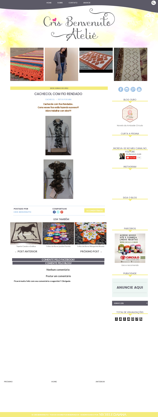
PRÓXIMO (8, 382)
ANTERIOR (100, 382)
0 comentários (95, 210)
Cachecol (50, 99)
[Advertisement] (54, 359)
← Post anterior (26, 251)
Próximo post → (91, 251)
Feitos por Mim (64, 99)
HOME (54, 382)
